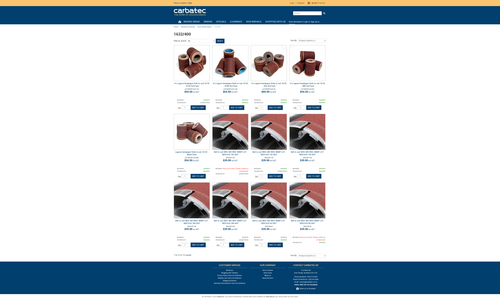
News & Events (267, 278)
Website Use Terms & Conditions (229, 278)
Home (180, 21)
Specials (221, 21)
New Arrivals (253, 21)
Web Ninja (270, 297)
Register (301, 3)
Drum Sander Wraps (204, 27)
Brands (208, 21)
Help (190, 3)
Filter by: (177, 41)
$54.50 (191, 91)
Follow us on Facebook (307, 289)
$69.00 (268, 91)
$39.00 (230, 160)
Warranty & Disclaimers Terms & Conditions (229, 283)
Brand (183, 41)
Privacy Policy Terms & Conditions (229, 275)
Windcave (229, 270)
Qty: (179, 108)
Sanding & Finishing (188, 27)
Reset (220, 41)
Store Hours (268, 273)
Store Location (180, 3)
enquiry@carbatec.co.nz (308, 282)
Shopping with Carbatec (229, 273)
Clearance (236, 21)
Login (292, 3)
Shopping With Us (275, 21)
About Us (267, 275)
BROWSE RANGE (192, 21)
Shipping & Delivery (229, 281)
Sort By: (294, 40)
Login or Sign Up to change (304, 23)
